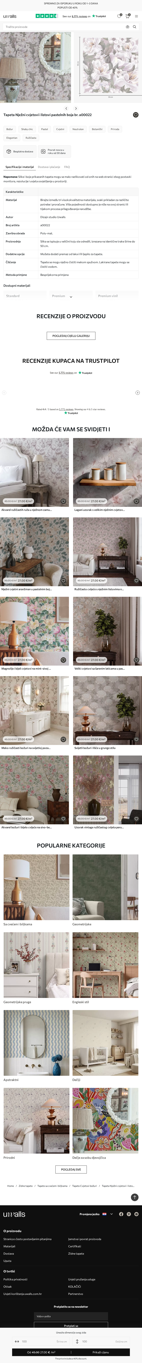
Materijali (9, 1246)
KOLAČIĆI (74, 1286)
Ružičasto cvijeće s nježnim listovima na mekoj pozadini (99, 589)
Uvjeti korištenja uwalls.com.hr (22, 1293)
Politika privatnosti (15, 1279)
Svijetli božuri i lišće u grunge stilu (95, 747)
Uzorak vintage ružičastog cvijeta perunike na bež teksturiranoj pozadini (99, 827)
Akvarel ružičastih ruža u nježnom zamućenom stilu (26, 509)
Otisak (7, 1286)
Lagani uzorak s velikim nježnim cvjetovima (99, 509)
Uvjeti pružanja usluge (81, 1279)
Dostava (8, 1253)
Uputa (7, 1260)
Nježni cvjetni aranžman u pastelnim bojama (26, 589)
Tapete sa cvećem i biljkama (52, 1185)
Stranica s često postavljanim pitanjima (27, 1239)
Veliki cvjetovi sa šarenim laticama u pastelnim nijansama (99, 668)
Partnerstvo (75, 1293)
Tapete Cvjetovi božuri (84, 1185)
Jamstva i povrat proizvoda (84, 1239)
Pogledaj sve (71, 1169)
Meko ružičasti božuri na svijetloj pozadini (26, 747)
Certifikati (74, 1246)
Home (10, 1185)
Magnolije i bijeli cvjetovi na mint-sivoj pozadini (26, 668)
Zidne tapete (26, 1185)
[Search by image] (127, 27)
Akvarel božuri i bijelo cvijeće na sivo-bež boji (26, 827)
